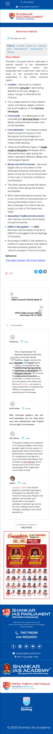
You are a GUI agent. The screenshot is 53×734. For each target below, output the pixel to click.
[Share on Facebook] (36, 272)
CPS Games (29, 462)
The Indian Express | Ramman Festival (25, 260)
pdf (10, 273)
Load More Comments (26, 524)
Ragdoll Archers (21, 384)
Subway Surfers (19, 487)
